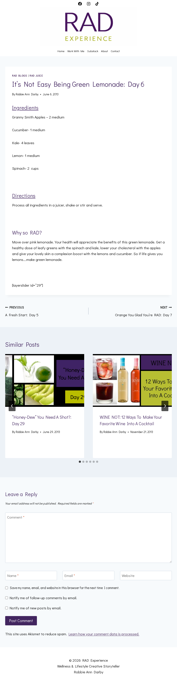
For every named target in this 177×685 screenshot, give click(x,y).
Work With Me (75, 51)
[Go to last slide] (12, 406)
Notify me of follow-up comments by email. (43, 598)
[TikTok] (97, 3)
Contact (115, 51)
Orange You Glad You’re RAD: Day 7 (143, 311)
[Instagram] (88, 3)
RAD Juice (36, 75)
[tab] (80, 462)
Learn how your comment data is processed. (103, 633)
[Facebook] (80, 3)
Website (128, 575)
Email (69, 575)
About (104, 51)
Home (61, 51)
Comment (15, 517)
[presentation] (44, 380)
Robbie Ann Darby (27, 94)
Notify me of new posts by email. (35, 608)
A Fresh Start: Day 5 (21, 311)
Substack (92, 51)
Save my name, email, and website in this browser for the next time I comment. (64, 588)
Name (13, 575)
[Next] (164, 406)
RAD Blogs (19, 75)
